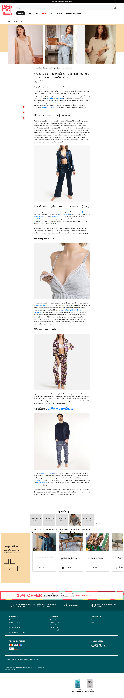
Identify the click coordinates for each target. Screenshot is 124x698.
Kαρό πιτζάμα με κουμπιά (35, 530)
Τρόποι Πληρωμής (54, 630)
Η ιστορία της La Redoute (15, 622)
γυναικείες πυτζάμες (41, 68)
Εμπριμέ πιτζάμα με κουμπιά (62, 530)
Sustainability (53, 625)
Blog (9, 21)
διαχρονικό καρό (42, 482)
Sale (51, 13)
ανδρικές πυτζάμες (54, 68)
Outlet (44, 13)
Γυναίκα (21, 21)
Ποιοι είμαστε (12, 619)
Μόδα (37, 13)
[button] (19, 8)
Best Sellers (59, 13)
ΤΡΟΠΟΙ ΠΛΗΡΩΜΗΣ (34, 659)
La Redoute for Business (74, 13)
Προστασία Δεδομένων (15, 627)
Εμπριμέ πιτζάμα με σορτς (49, 530)
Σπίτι (30, 13)
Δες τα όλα (11, 569)
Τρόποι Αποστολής (54, 627)
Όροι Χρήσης (12, 625)
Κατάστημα (94, 619)
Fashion (15, 21)
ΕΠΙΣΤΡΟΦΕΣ (7, 659)
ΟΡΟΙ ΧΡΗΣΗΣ (14, 659)
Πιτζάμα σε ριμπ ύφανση (74, 530)
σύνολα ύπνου (67, 68)
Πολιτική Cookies (13, 630)
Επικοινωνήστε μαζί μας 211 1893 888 (87, 1)
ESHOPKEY (12, 669)
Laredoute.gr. (38, 480)
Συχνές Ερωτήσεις (54, 622)
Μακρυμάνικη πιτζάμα (86, 530)
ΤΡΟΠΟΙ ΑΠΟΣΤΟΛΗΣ (23, 659)
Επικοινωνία (53, 619)
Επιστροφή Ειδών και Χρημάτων (17, 632)
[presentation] (27, 523)
